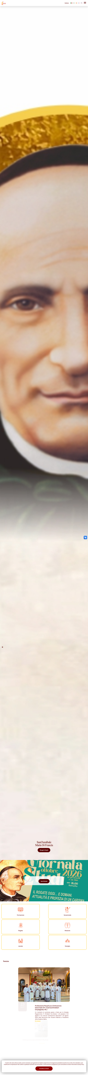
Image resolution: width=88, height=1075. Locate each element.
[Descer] (2, 647)
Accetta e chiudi (44, 1068)
